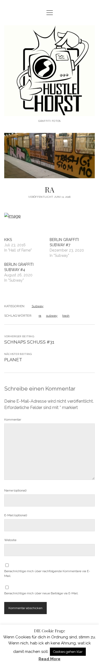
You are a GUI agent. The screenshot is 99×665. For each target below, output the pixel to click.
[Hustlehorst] (49, 112)
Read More (49, 659)
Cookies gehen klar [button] (68, 652)
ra (40, 315)
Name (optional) (15, 490)
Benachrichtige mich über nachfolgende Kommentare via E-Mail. (47, 573)
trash (65, 315)
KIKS (8, 240)
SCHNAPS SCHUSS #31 (29, 342)
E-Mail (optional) (15, 515)
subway (52, 315)
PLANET (13, 359)
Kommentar (12, 419)
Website (10, 540)
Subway (38, 306)
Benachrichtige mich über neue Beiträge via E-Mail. (41, 593)
